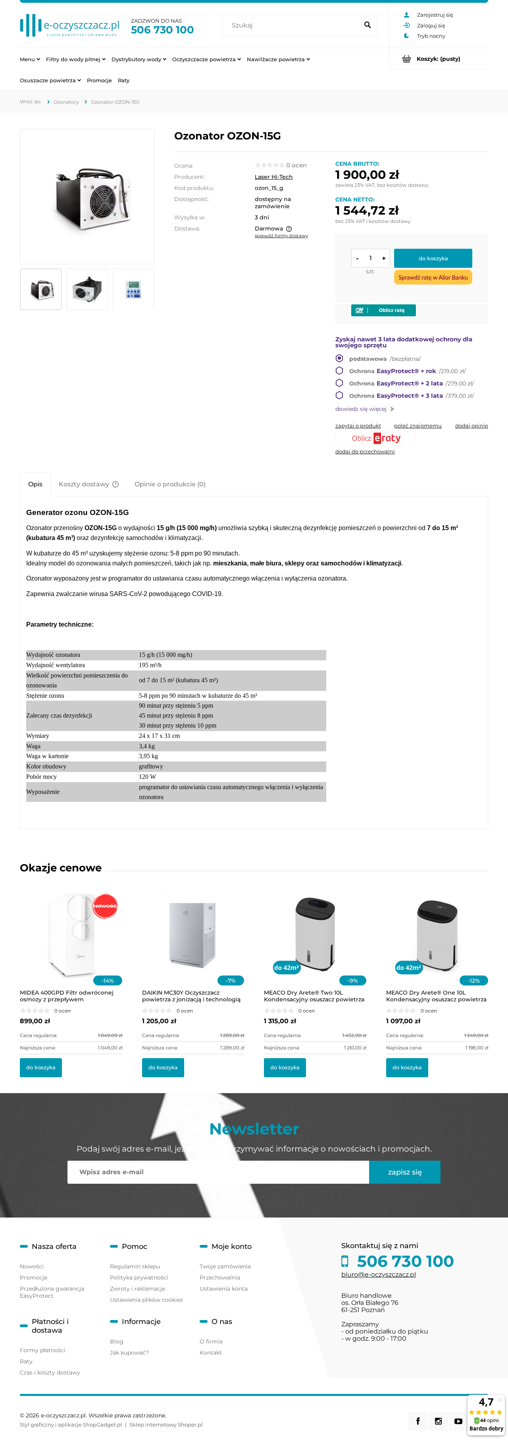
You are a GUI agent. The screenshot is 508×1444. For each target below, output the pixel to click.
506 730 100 (162, 29)
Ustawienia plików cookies (146, 1299)
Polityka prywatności (139, 1277)
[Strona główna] (69, 25)
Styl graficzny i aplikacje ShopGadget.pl (71, 1424)
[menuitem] (30, 58)
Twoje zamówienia (225, 1266)
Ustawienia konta (224, 1288)
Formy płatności (42, 1350)
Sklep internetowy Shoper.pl (166, 1424)
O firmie (211, 1341)
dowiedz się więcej (361, 408)
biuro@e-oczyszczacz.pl (378, 1274)
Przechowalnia (220, 1277)
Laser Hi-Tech (274, 176)
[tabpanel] (254, 662)
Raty (26, 1361)
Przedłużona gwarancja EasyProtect (52, 1292)
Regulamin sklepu (135, 1266)
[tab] (35, 484)
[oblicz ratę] (411, 438)
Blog (116, 1341)
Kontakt (211, 1352)
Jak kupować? (129, 1352)
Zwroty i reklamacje (137, 1288)
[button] (358, 425)
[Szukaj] (367, 25)
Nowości (32, 1266)
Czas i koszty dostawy (50, 1372)
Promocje (33, 1277)
